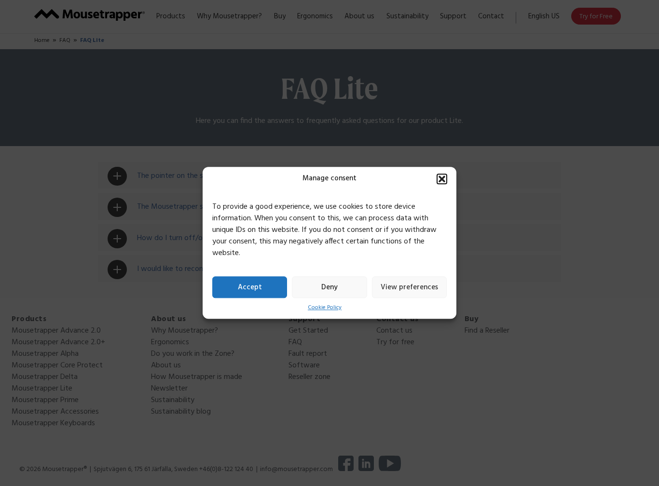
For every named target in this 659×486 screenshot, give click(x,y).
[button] (442, 179)
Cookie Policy (325, 307)
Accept (250, 287)
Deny (329, 287)
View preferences (409, 287)
